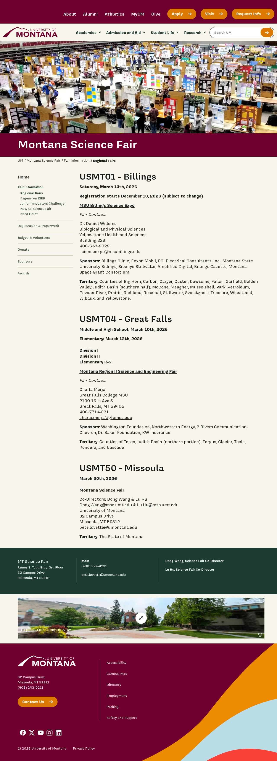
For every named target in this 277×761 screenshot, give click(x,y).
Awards (24, 273)
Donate (23, 249)
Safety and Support (122, 718)
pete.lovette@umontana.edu (103, 575)
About (69, 14)
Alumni (90, 14)
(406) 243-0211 (30, 687)
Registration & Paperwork (38, 225)
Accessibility (116, 663)
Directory (114, 685)
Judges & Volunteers (34, 237)
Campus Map (117, 674)
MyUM (137, 14)
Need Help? (29, 214)
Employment (117, 696)
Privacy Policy (84, 748)
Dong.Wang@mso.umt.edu (105, 505)
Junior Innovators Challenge (42, 203)
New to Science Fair (35, 208)
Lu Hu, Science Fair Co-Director (189, 569)
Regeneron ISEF (32, 198)
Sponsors (25, 261)
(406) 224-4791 (94, 566)
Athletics (114, 14)
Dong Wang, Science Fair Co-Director (194, 561)
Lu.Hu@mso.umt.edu (158, 505)
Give (155, 14)
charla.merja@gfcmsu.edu (105, 417)
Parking (113, 707)
